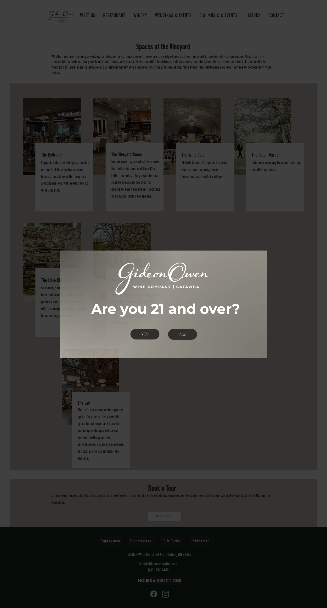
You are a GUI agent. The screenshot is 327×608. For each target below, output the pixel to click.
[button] (144, 334)
